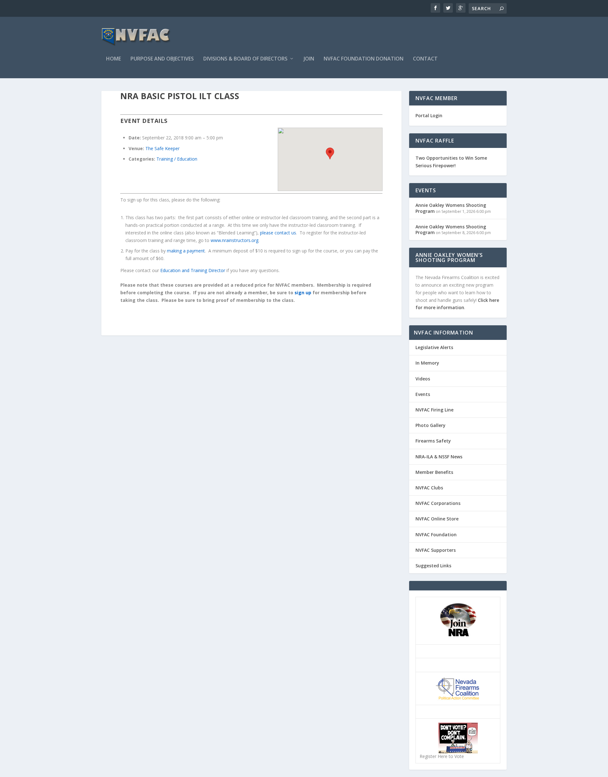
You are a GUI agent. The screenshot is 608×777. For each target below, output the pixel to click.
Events (422, 394)
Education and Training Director (192, 270)
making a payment (186, 251)
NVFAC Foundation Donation (363, 59)
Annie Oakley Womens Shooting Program (450, 208)
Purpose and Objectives (162, 59)
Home (113, 59)
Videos (422, 379)
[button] (330, 153)
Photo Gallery (430, 425)
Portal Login (428, 115)
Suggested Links (433, 566)
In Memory (427, 363)
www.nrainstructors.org (234, 240)
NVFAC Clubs (429, 488)
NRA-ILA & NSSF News (438, 457)
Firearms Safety (433, 441)
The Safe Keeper (162, 148)
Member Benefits (434, 472)
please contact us (278, 233)
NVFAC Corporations (437, 503)
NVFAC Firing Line (434, 410)
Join (309, 59)
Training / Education (176, 159)
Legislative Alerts (434, 347)
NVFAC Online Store (437, 519)
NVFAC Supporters (435, 550)
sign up (302, 293)
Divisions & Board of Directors (245, 59)
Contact (425, 59)
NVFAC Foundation (436, 535)
